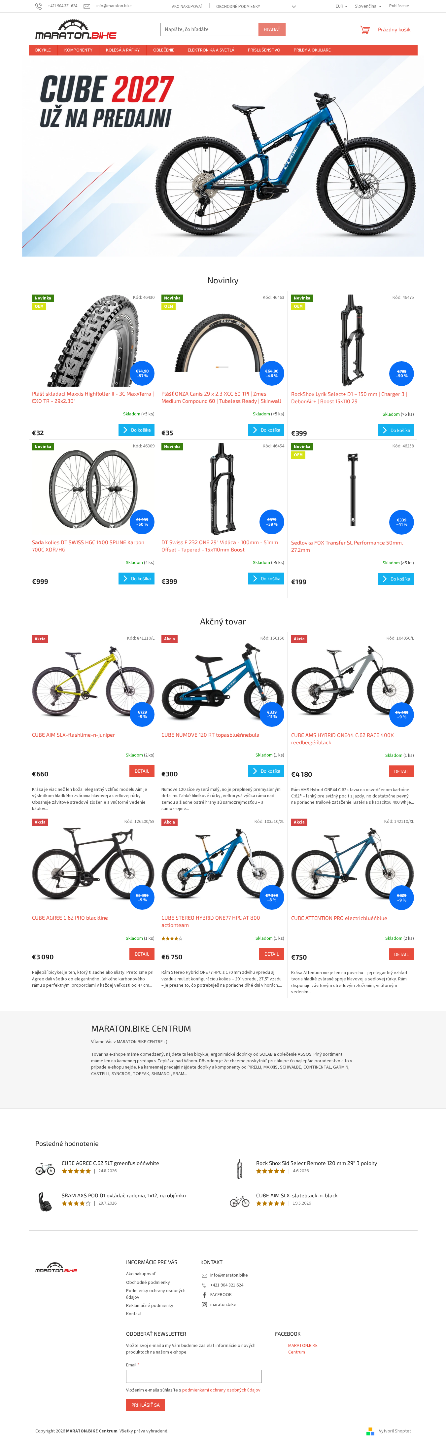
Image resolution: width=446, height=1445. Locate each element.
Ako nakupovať (187, 7)
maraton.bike (223, 1304)
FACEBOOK (221, 1294)
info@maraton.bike (229, 1275)
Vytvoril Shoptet (395, 1431)
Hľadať (272, 29)
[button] (52, 156)
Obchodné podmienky (238, 7)
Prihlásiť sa (145, 1405)
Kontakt (134, 1314)
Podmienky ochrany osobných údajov (156, 1293)
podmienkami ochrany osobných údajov (221, 1390)
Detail (142, 771)
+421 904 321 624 (226, 1285)
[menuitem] (43, 50)
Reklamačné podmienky (149, 1305)
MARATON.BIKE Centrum (303, 1348)
